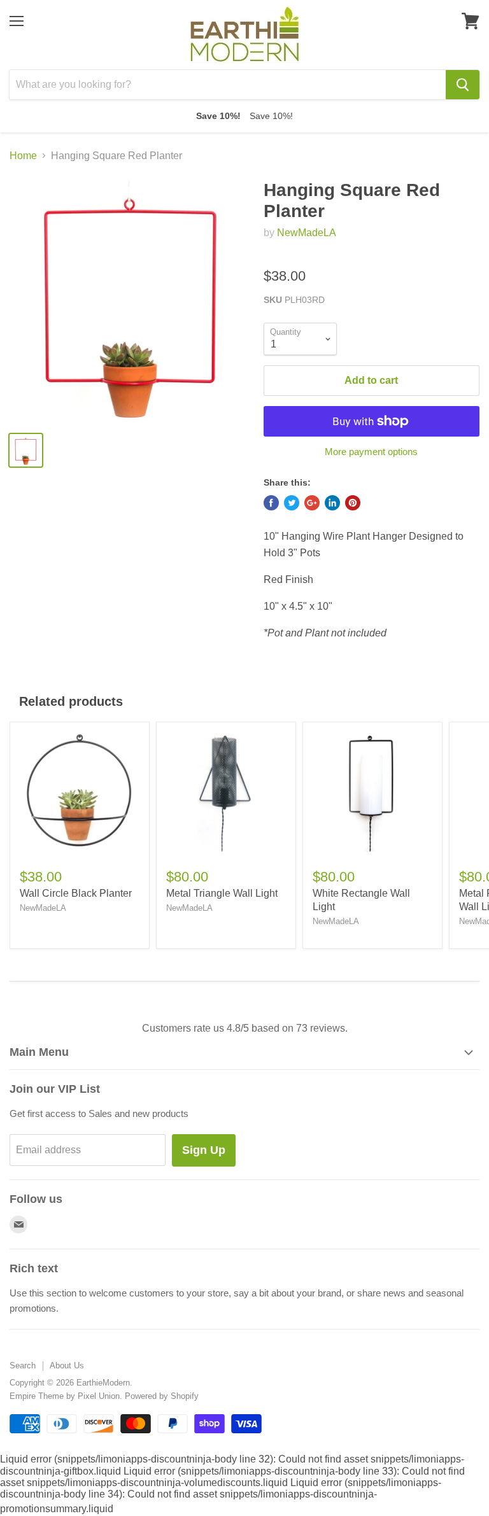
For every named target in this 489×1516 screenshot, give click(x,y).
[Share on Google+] (312, 502)
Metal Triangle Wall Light (222, 893)
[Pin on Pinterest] (352, 502)
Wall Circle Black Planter (76, 893)
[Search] (462, 84)
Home (23, 155)
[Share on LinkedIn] (332, 502)
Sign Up (203, 1150)
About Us (67, 1365)
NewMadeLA (306, 232)
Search (23, 1365)
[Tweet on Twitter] (291, 502)
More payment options (371, 451)
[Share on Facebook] (271, 502)
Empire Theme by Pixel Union (65, 1396)
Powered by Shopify (162, 1396)
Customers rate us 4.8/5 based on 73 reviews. (245, 1028)
